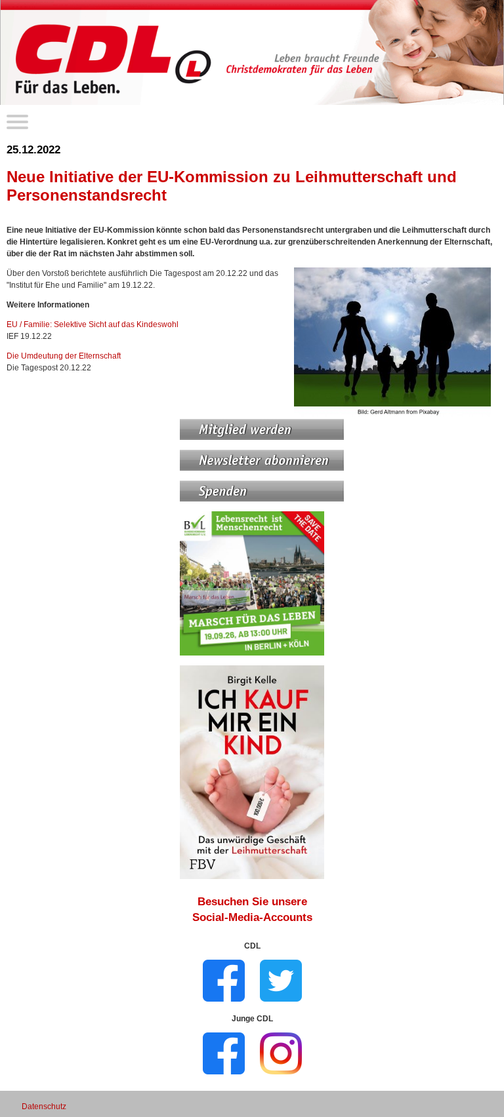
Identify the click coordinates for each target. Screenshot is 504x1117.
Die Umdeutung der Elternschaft (64, 356)
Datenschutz (44, 1106)
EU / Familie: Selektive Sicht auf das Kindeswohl (92, 324)
